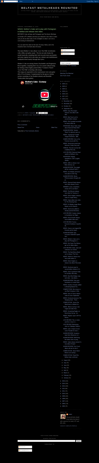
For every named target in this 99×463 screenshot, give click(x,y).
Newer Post (21, 127)
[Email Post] (37, 112)
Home (37, 127)
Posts (64, 50)
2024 (63, 89)
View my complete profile (68, 425)
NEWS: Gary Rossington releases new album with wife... (70, 112)
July (65, 362)
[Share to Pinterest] (47, 113)
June (65, 365)
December (67, 101)
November (67, 103)
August (66, 360)
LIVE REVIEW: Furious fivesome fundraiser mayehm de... (72, 223)
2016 (63, 99)
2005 (63, 406)
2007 (63, 401)
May (65, 367)
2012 (63, 388)
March (66, 372)
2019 (63, 91)
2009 (63, 396)
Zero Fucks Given (65, 75)
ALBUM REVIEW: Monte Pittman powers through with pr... (72, 178)
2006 (63, 403)
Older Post (54, 127)
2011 (63, 391)
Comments (65, 53)
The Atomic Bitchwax (47, 115)
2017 (63, 96)
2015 (63, 381)
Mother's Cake (27, 115)
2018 (63, 94)
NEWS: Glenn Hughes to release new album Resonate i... (72, 262)
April (65, 370)
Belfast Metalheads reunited (49, 7)
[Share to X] (43, 113)
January (66, 378)
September (67, 108)
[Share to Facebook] (45, 113)
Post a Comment (22, 124)
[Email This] (39, 113)
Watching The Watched (66, 73)
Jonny (70, 414)
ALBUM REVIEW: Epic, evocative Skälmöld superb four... (71, 234)
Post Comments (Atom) (32, 131)
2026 (63, 83)
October (66, 106)
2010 (63, 393)
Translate (73, 65)
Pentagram (36, 115)
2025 (63, 86)
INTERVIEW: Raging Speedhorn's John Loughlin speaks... (71, 158)
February (66, 375)
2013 (63, 386)
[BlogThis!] (41, 113)
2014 (63, 383)
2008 (63, 398)
